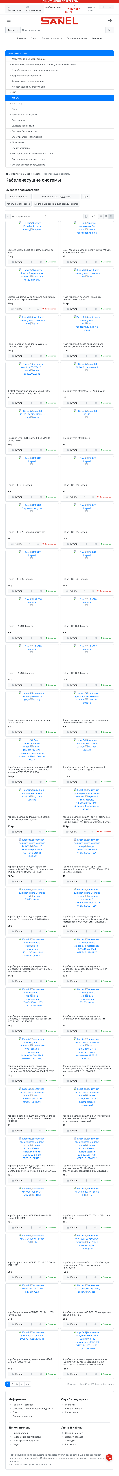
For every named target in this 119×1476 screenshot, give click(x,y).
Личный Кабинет (74, 1433)
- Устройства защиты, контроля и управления (33, 70)
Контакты (97, 38)
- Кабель (13, 98)
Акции (16, 1444)
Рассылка (70, 1444)
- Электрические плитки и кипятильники (30, 153)
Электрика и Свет (17, 53)
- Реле (12, 109)
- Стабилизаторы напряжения (25, 136)
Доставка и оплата (52, 38)
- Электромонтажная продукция (26, 159)
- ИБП (12, 92)
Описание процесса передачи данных (33, 1408)
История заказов (74, 1436)
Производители (21, 1433)
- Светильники (16, 120)
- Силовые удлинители (21, 125)
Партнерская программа (26, 1440)
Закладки (70, 1440)
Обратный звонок (91, 9)
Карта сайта (71, 1412)
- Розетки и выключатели (22, 114)
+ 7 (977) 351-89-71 (73, 10)
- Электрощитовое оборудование (26, 164)
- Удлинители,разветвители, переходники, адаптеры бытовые (42, 64)
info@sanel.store (53, 7)
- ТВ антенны (16, 142)
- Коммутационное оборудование (27, 59)
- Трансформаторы (19, 148)
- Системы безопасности (22, 131)
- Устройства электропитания (25, 75)
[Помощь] (102, 7)
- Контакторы (16, 103)
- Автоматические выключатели (26, 81)
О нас (34, 38)
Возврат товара (73, 1408)
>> (27, 1384)
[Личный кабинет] (110, 7)
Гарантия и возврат (77, 38)
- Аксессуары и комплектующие (26, 86)
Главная (21, 38)
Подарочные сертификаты (27, 1436)
